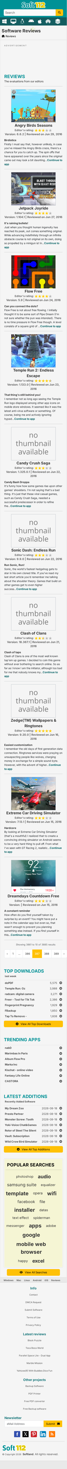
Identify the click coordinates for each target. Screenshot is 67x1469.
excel (38, 1261)
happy (23, 1261)
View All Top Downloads (34, 1024)
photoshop (24, 1176)
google (31, 1235)
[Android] (31, 21)
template (17, 1193)
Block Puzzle (34, 1340)
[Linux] (22, 21)
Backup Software (34, 1386)
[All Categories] (58, 21)
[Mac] (14, 21)
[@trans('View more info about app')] (33, 105)
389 (56, 953)
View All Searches (35, 1272)
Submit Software (33, 1309)
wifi (52, 1193)
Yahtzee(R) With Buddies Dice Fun (34, 1370)
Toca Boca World (34, 1348)
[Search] (59, 12)
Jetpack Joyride (33, 208)
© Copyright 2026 (11, 1454)
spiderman (41, 1218)
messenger (15, 1226)
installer (24, 1210)
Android (37, 1280)
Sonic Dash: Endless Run (33, 550)
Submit (51, 1423)
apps (35, 1225)
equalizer (48, 1185)
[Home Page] (33, 7)
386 (27, 953)
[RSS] (52, 1436)
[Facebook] (17, 1436)
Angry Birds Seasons (33, 125)
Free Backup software (34, 1408)
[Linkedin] (43, 1436)
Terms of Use (33, 1317)
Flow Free (33, 291)
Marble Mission (35, 1363)
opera (38, 1193)
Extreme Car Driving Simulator (33, 813)
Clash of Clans (33, 633)
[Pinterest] (34, 1436)
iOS (46, 1280)
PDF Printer (34, 1393)
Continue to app (50, 326)
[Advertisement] (33, 58)
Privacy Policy (33, 1325)
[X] (25, 1436)
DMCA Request (33, 1302)
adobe (51, 1226)
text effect (20, 1218)
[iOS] (40, 21)
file (42, 1201)
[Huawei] (48, 21)
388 (46, 953)
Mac (19, 1280)
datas (43, 1210)
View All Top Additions (34, 1149)
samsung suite (21, 1184)
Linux (27, 1280)
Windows (9, 1280)
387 (37, 953)
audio (44, 1176)
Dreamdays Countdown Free (33, 896)
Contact (33, 1294)
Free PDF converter (34, 1401)
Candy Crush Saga (33, 463)
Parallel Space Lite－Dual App (34, 1355)
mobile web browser (31, 1248)
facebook (26, 1201)
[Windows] (5, 21)
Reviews (55, 1280)
